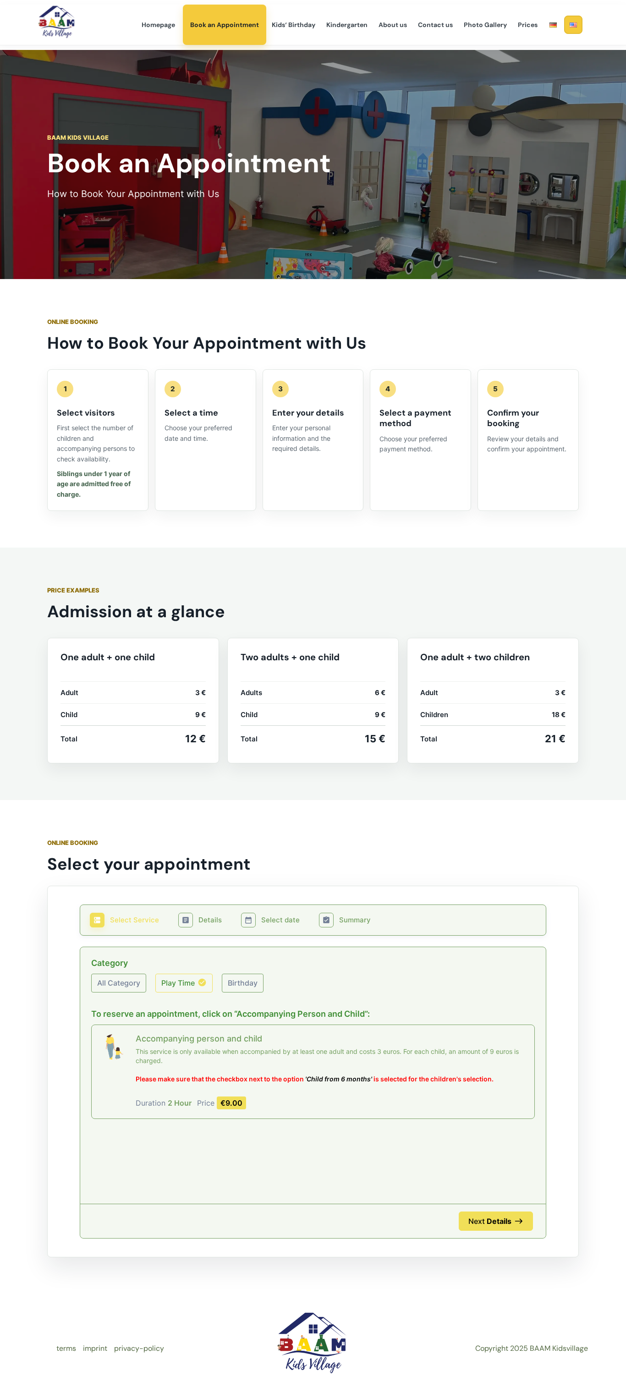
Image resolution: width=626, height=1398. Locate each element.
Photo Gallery (485, 25)
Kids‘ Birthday (293, 25)
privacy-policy (139, 1348)
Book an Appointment (224, 25)
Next (489, 1221)
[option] (118, 983)
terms (66, 1348)
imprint (95, 1348)
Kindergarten (347, 25)
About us (393, 25)
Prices (528, 25)
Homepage (158, 25)
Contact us (435, 25)
